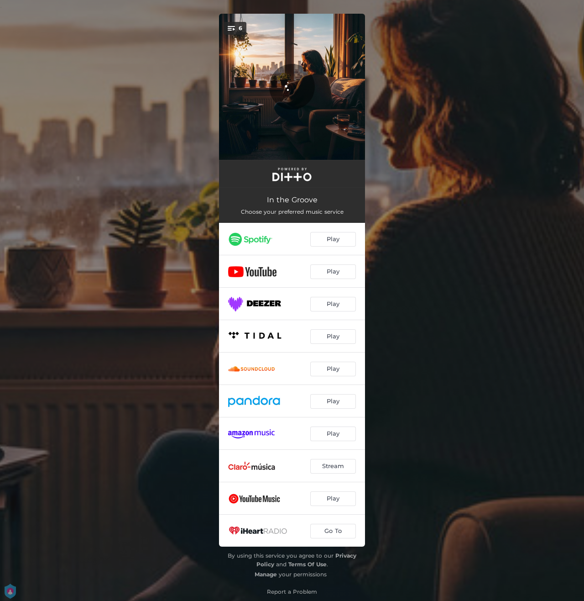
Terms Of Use (307, 564)
